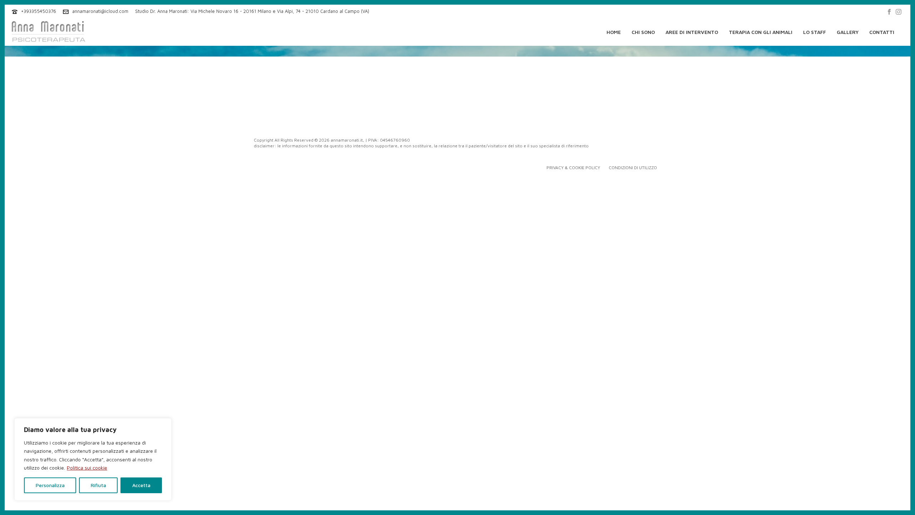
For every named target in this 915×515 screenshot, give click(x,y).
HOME (614, 32)
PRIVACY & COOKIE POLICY (573, 167)
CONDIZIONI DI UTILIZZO (633, 167)
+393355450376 (38, 11)
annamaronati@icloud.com (100, 11)
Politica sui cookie (87, 468)
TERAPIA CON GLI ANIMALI (760, 32)
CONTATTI (881, 32)
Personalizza (50, 485)
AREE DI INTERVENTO (692, 32)
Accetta (141, 485)
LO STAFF (814, 32)
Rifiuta (98, 485)
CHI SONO (643, 32)
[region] (93, 459)
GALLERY (848, 32)
